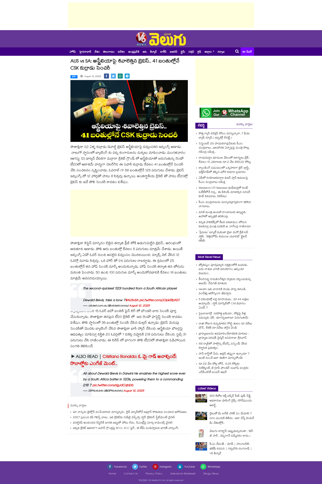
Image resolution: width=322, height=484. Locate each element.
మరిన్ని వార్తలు (244, 124)
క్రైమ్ (183, 52)
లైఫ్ (199, 52)
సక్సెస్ (191, 52)
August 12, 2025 (139, 306)
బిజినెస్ (173, 52)
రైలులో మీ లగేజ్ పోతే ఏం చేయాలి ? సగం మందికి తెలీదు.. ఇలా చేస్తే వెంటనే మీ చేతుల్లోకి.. (232, 418)
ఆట (145, 52)
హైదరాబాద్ (85, 52)
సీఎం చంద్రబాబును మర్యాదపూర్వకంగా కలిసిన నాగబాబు (225, 204)
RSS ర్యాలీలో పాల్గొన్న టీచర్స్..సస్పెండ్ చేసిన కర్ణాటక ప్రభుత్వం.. (223, 346)
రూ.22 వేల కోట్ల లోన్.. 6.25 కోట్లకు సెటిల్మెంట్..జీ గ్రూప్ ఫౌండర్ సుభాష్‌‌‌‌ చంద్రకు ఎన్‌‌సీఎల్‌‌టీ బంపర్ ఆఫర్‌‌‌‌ (224, 368)
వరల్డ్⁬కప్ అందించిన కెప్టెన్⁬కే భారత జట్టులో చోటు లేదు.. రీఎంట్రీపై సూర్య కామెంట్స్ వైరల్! (123, 423)
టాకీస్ (163, 52)
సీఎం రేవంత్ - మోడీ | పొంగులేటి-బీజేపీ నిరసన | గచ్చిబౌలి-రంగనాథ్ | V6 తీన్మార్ (231, 449)
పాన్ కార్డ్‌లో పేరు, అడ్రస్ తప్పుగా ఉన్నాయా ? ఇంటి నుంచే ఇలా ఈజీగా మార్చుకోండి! (224, 356)
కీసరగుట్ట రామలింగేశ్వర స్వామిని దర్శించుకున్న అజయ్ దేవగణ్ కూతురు (225, 281)
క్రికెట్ (74, 77)
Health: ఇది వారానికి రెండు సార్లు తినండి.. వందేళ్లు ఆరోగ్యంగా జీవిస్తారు (223, 291)
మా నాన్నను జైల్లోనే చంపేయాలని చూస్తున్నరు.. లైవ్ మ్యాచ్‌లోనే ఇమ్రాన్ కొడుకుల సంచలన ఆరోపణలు (130, 412)
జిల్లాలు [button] (208, 52)
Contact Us (131, 474)
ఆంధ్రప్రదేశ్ (133, 52)
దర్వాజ (221, 52)
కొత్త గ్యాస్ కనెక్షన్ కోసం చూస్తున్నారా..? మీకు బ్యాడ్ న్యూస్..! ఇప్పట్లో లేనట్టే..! (224, 136)
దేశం (97, 52)
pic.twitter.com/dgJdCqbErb (112, 386)
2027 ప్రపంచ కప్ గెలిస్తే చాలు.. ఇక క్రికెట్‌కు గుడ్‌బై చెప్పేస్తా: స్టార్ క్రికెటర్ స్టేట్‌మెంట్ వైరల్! (124, 417)
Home (112, 474)
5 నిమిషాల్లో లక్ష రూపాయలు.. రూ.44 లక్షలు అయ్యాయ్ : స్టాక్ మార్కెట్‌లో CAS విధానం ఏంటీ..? (224, 303)
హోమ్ (73, 52)
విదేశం (121, 52)
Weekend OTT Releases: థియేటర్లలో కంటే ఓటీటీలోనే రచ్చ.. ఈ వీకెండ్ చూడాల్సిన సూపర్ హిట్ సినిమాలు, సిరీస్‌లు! (225, 192)
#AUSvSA (131, 301)
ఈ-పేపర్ (247, 52)
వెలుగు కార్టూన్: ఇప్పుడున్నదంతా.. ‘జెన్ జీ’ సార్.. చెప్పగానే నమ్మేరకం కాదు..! (231, 434)
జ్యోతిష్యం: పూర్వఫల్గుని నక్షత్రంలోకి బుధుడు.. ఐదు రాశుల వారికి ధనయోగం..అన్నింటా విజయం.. (223, 269)
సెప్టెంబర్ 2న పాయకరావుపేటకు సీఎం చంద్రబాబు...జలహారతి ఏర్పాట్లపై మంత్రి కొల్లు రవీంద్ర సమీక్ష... (224, 148)
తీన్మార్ (153, 52)
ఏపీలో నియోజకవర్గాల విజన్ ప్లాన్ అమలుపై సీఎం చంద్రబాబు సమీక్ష (223, 180)
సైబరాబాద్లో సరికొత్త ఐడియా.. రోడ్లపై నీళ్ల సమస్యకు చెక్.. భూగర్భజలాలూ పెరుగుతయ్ (223, 316)
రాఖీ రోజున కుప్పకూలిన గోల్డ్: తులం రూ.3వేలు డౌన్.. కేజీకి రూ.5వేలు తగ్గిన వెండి (225, 326)
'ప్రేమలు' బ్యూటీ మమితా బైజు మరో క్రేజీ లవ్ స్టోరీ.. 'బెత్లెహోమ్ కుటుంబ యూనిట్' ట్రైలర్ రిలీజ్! (223, 237)
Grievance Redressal (182, 474)
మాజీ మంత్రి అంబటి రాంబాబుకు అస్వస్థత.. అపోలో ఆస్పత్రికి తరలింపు (223, 214)
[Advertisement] (161, 15)
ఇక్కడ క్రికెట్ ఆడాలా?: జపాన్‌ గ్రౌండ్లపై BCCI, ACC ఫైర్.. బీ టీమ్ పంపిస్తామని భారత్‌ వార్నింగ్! (125, 428)
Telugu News (211, 474)
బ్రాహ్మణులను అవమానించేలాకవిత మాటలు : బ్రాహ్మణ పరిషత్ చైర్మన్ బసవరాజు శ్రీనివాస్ (224, 336)
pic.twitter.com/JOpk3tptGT (159, 301)
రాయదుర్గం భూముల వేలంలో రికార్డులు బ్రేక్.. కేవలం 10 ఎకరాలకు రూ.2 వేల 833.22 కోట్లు (225, 160)
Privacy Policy (154, 474)
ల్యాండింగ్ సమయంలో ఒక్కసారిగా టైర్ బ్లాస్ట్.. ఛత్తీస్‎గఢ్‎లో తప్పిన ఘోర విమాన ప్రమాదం (224, 170)
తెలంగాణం (109, 52)
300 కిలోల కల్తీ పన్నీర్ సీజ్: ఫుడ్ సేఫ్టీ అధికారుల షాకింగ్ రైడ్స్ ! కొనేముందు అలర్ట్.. (231, 401)
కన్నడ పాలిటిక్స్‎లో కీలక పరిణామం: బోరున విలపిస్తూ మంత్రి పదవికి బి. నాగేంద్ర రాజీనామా (225, 224)
